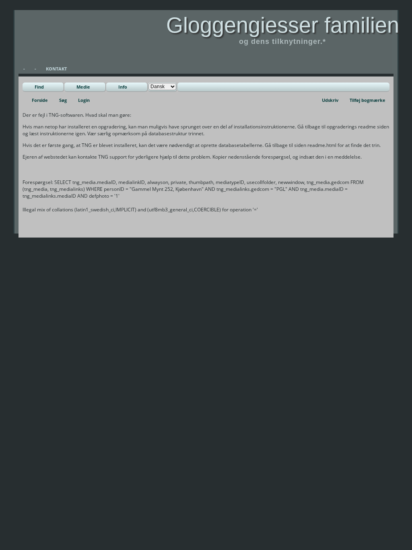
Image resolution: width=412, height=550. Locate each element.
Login (84, 100)
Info (122, 87)
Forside (40, 100)
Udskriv (330, 100)
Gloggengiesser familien (282, 25)
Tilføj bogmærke (367, 100)
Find (39, 87)
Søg (63, 100)
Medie (83, 87)
